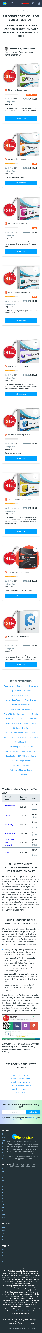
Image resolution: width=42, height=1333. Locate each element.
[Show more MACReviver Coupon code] (21, 351)
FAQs (4, 1249)
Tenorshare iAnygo (4, 1155)
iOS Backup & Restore (21, 728)
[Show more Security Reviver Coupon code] (21, 484)
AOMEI (4, 1183)
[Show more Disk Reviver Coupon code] (21, 208)
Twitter (28, 1165)
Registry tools (25, 760)
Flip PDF (7, 737)
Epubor (4, 1211)
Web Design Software (21, 765)
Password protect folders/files (21, 747)
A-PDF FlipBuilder (4, 1217)
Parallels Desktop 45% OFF (21, 1079)
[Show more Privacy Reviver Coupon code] (21, 419)
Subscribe (33, 1112)
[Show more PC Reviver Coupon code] (21, 75)
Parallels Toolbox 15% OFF (21, 1085)
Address (4, 1236)
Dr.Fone (7, 852)
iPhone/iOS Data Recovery (14, 714)
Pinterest (33, 1165)
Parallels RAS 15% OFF (21, 1089)
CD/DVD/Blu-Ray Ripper (27, 756)
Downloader (10, 756)
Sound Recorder (21, 742)
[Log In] (39, 3)
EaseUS (4, 1177)
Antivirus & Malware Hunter (21, 770)
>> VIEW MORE (21, 1092)
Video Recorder (21, 774)
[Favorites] (33, 3)
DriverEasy (9, 825)
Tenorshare (4, 1174)
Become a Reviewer (4, 1261)
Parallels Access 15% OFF (21, 1082)
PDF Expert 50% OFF (21, 1075)
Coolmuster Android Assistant (9, 842)
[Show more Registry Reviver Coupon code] (21, 277)
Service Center (4, 1233)
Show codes (21, 118)
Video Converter (30, 719)
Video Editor (8, 686)
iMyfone (4, 1190)
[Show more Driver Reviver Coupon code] (21, 144)
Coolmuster (4, 1140)
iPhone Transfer (32, 714)
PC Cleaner (34, 737)
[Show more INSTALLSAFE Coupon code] (21, 621)
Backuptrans (4, 1199)
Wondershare (4, 1180)
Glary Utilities (10, 833)
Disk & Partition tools (13, 719)
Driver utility (33, 686)
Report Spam (4, 1252)
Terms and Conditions (21, 1120)
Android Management (21, 695)
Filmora (4, 1134)
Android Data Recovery (14, 700)
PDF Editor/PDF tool (29, 751)
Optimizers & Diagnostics (21, 691)
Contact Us (4, 1239)
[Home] (14, 11)
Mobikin (4, 1208)
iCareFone (4, 1143)
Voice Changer (31, 700)
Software (14, 760)
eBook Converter (30, 723)
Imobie (4, 1202)
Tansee (4, 1205)
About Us (4, 1227)
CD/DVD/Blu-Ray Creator (13, 733)
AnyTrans (4, 1149)
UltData (4, 1146)
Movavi (4, 1171)
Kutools (7, 816)
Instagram (12, 1165)
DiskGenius (4, 1152)
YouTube (22, 1165)
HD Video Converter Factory (4, 1158)
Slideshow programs (13, 723)
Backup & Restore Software (21, 709)
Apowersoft (4, 1214)
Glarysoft (4, 1193)
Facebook (17, 1165)
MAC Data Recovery (12, 751)
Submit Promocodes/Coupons (4, 1258)
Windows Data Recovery (21, 705)
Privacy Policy (32, 1118)
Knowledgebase (4, 1255)
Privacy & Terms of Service (24, 1311)
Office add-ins (20, 686)
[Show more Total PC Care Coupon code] (21, 557)
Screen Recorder (31, 733)
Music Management (20, 737)
